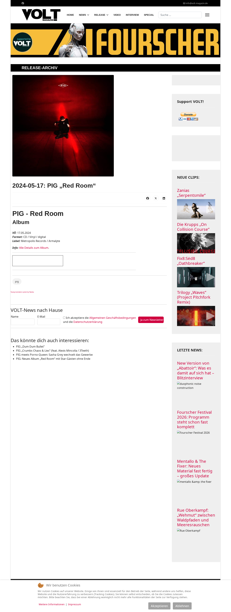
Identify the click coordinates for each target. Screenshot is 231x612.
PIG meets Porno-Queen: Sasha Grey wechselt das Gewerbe (54, 355)
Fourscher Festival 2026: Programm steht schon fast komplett (194, 419)
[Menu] (207, 14)
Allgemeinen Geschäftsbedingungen (112, 318)
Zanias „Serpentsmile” (191, 192)
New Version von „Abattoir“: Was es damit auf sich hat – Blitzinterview (195, 370)
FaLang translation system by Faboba (22, 292)
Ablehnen (182, 606)
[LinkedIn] (164, 198)
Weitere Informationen (52, 604)
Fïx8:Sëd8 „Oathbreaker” (191, 260)
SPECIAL (149, 15)
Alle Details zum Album (33, 248)
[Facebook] (23, 3)
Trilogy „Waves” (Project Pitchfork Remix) (193, 297)
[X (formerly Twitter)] (156, 198)
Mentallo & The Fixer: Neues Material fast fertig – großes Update (194, 468)
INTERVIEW (132, 15)
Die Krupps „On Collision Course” (193, 226)
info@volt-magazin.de (197, 3)
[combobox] (180, 15)
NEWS (82, 15)
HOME (70, 15)
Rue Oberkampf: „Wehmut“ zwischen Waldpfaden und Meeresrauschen (196, 517)
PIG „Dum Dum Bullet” (30, 346)
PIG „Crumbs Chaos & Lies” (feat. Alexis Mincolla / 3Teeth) (52, 350)
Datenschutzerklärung (87, 322)
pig (17, 281)
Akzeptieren (159, 606)
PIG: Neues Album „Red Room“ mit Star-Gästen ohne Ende (53, 359)
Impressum (74, 604)
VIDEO (117, 15)
